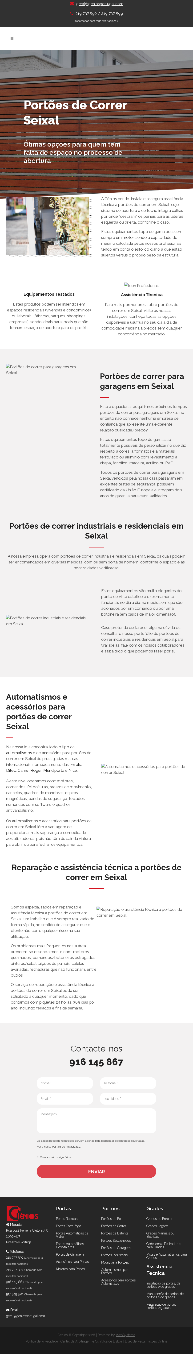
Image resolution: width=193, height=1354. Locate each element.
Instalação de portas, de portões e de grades (163, 1285)
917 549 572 (14, 1294)
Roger (35, 770)
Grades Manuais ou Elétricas (160, 1235)
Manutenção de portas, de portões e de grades (165, 1295)
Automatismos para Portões (115, 1271)
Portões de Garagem (116, 1247)
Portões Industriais (114, 1255)
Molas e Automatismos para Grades (166, 1256)
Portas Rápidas (66, 1218)
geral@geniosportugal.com (99, 4)
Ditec (11, 770)
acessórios (51, 752)
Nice (72, 770)
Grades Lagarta (157, 1226)
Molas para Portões (115, 1262)
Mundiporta (53, 770)
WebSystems (125, 1335)
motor (128, 237)
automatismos (19, 752)
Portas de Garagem (70, 1254)
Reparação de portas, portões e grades (161, 1306)
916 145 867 (96, 1061)
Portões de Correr (113, 1226)
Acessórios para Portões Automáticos (118, 1282)
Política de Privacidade (66, 1146)
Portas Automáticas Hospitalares (70, 1245)
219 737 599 (112, 13)
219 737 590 (87, 13)
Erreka (76, 764)
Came (23, 770)
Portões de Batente (114, 1233)
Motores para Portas (70, 1269)
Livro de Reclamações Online (146, 1341)
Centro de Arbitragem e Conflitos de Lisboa (91, 1341)
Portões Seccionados (116, 1240)
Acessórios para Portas (72, 1261)
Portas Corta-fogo (68, 1226)
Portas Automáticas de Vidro (72, 1235)
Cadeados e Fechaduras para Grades (163, 1245)
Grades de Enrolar (159, 1218)
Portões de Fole (112, 1218)
